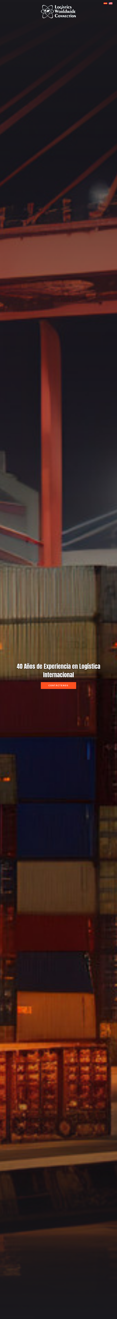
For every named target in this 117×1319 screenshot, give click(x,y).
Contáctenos (58, 685)
